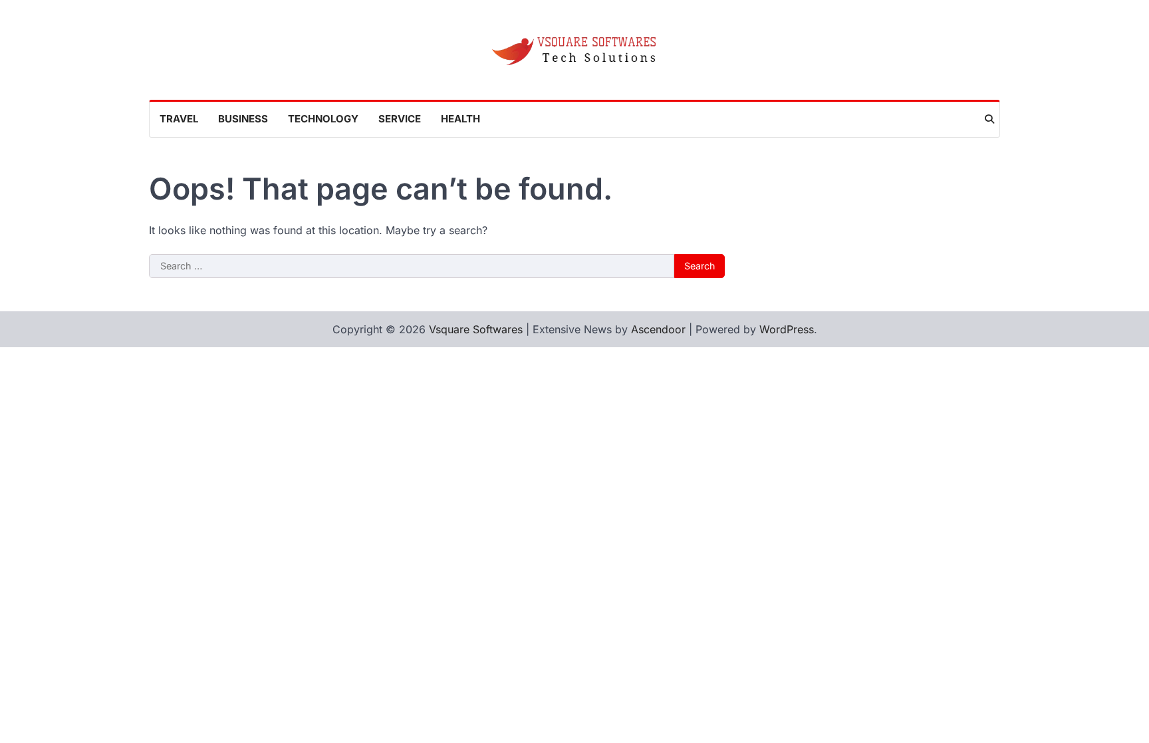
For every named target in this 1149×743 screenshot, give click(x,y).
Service (399, 118)
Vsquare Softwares (476, 329)
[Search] (989, 119)
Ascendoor (658, 329)
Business (243, 118)
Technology (323, 118)
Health (460, 118)
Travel (179, 118)
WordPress (786, 329)
